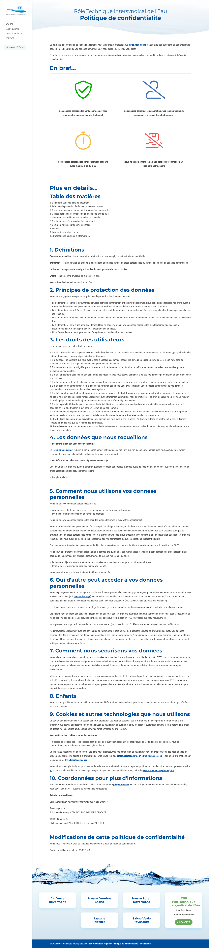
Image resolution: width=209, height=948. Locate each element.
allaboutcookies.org (78, 760)
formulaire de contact (63, 450)
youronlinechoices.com (151, 755)
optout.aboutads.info (127, 755)
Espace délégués (16, 47)
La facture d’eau (14, 34)
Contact (10, 38)
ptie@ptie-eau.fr (138, 44)
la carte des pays (82, 596)
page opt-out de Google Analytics (158, 770)
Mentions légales (102, 943)
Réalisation (145, 943)
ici (51, 770)
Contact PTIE (183, 922)
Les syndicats (12, 29)
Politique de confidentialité (125, 943)
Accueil (9, 24)
